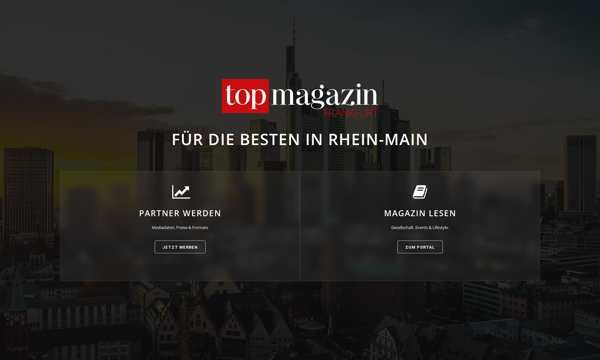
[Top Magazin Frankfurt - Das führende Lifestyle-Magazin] (300, 98)
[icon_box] (180, 218)
